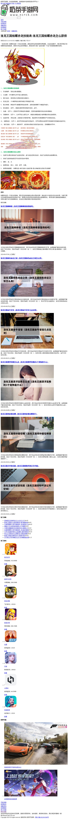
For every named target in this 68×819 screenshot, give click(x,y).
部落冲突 (7, 623)
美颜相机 (8, 3)
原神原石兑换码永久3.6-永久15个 (14, 520)
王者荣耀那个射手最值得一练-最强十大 (16, 524)
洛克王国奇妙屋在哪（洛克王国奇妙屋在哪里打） (19, 414)
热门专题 (3, 29)
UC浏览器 (18, 3)
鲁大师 (3, 3)
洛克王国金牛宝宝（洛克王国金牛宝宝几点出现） (19, 310)
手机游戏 (3, 21)
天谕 (5, 666)
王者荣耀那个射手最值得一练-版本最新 (16, 530)
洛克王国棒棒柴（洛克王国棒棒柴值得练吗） (17, 206)
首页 (2, 20)
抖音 (12, 3)
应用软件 (3, 23)
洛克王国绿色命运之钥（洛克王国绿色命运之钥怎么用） (22, 258)
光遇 (5, 644)
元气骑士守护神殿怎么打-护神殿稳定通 (16, 537)
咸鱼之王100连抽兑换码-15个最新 (14, 526)
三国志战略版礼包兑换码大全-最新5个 (16, 528)
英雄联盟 (7, 710)
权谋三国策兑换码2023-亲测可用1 (14, 535)
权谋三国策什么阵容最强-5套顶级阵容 (16, 522)
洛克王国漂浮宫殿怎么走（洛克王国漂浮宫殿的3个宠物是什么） (25, 362)
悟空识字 (7, 557)
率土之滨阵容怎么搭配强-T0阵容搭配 (16, 533)
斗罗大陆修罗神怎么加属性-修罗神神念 (16, 532)
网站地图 (3, 811)
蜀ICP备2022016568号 (42, 817)
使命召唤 (7, 601)
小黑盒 (6, 688)
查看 (5, 564)
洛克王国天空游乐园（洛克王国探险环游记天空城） (20, 466)
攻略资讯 (3, 25)
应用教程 (3, 27)
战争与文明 (7, 579)
